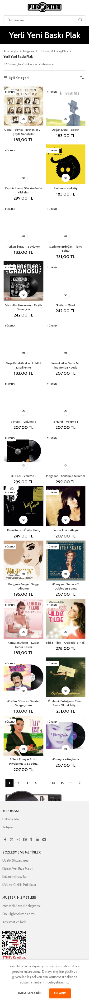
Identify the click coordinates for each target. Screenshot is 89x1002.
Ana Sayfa (11, 51)
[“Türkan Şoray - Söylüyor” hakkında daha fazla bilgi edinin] (23, 236)
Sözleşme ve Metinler (21, 852)
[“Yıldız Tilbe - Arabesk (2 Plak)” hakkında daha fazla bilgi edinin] (65, 632)
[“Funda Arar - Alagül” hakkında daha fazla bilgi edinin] (65, 520)
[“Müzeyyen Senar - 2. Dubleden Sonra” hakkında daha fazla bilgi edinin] (65, 574)
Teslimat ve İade (14, 922)
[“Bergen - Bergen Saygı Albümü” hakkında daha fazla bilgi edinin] (23, 574)
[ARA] (80, 20)
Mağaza (28, 51)
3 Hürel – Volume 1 (65, 421)
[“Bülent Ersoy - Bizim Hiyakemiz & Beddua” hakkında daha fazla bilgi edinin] (23, 749)
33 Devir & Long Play (53, 51)
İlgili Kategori (18, 78)
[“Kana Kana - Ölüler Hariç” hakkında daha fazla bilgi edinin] (23, 520)
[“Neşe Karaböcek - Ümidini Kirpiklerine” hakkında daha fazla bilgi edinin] (23, 353)
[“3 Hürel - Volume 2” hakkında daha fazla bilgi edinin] (23, 411)
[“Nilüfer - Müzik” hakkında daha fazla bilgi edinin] (65, 294)
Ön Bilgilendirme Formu (19, 914)
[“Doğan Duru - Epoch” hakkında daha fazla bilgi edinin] (65, 119)
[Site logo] (44, 7)
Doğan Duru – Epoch (65, 129)
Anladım (60, 993)
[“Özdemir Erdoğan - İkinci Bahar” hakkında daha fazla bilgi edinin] (65, 236)
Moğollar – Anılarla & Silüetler (65, 476)
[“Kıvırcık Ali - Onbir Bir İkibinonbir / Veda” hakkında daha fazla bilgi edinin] (65, 353)
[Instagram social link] (18, 839)
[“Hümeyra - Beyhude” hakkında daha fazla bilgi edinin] (65, 749)
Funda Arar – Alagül (66, 530)
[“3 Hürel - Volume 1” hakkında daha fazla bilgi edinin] (65, 411)
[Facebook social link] (5, 839)
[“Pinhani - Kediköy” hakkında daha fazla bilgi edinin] (65, 178)
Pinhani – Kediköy (66, 188)
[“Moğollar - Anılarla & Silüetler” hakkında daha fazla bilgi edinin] (65, 465)
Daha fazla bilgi (31, 993)
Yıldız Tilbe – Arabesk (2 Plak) (65, 642)
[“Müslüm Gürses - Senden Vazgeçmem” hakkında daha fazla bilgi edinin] (23, 690)
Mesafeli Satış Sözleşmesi (21, 906)
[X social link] (11, 839)
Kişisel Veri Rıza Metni (17, 868)
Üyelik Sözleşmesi (15, 860)
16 (70, 783)
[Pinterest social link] (25, 839)
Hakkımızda (10, 819)
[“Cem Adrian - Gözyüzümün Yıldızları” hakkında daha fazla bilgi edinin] (23, 178)
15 (62, 783)
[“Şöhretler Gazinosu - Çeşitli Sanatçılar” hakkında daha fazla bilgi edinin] (23, 294)
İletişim (7, 827)
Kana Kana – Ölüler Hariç (23, 530)
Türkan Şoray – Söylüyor (23, 246)
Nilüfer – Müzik (65, 305)
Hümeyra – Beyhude (65, 759)
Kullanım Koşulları (14, 876)
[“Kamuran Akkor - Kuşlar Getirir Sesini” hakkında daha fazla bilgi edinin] (23, 632)
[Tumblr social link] (31, 839)
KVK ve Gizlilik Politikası (19, 884)
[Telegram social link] (44, 839)
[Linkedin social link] (37, 839)
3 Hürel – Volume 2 (23, 421)
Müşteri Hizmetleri (19, 897)
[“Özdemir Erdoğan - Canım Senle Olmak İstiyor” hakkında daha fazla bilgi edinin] (65, 690)
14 (53, 783)
